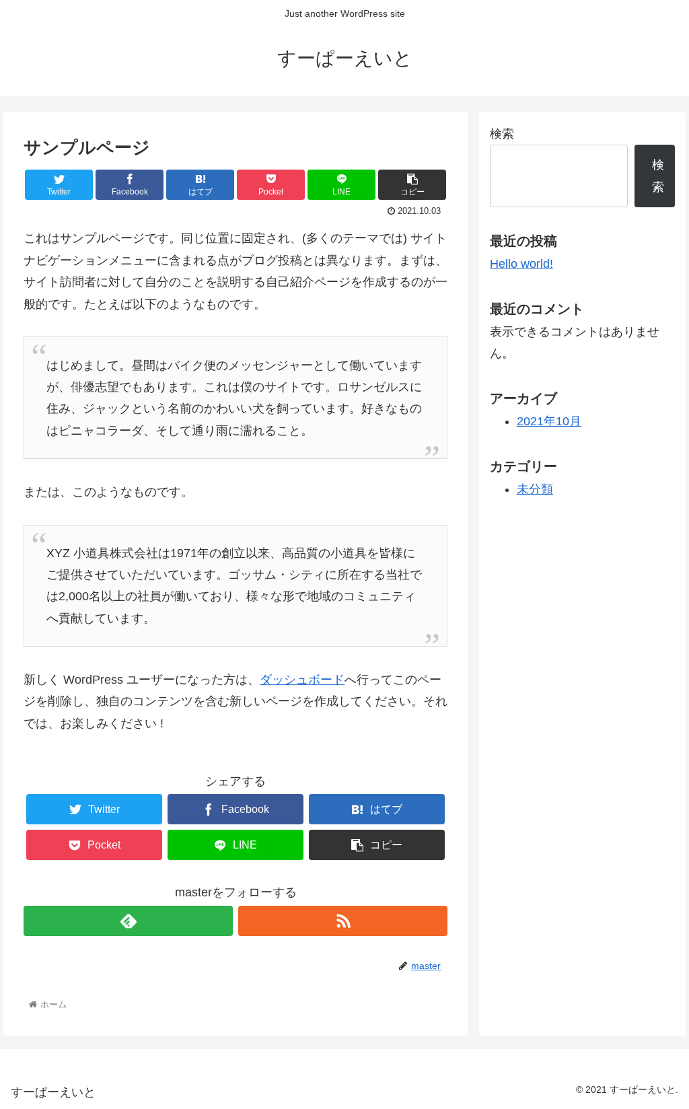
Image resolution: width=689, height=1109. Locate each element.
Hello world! (521, 264)
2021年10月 (549, 421)
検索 (502, 134)
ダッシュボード (302, 679)
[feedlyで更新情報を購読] (128, 921)
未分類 (535, 489)
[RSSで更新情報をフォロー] (342, 921)
